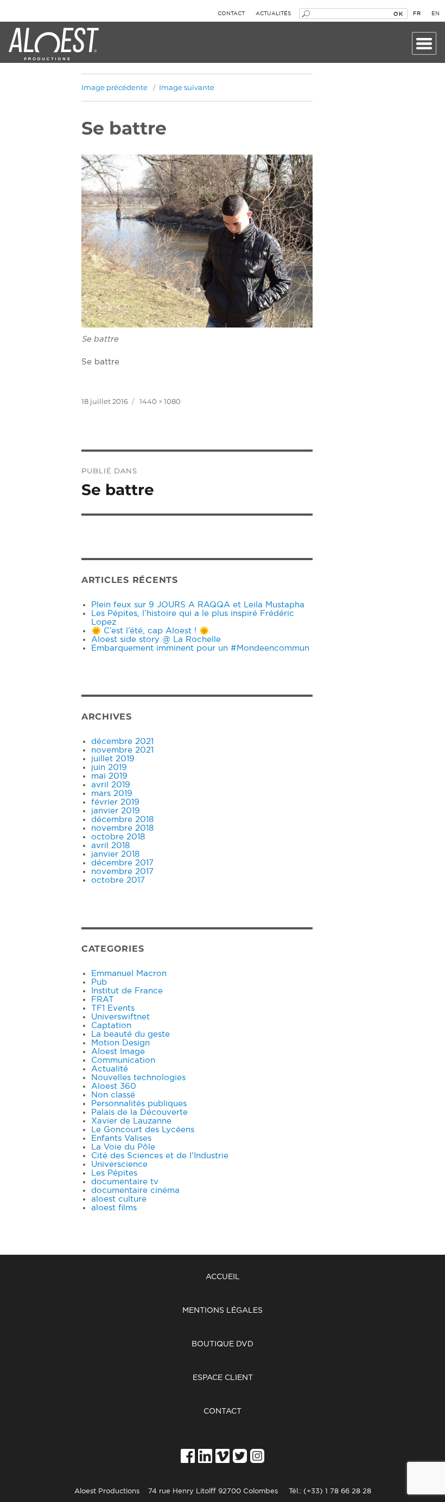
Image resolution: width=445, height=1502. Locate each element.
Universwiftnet (120, 1017)
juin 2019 (109, 767)
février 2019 (115, 802)
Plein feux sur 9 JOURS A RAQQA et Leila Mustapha (197, 605)
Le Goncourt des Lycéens (142, 1130)
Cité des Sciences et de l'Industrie (159, 1156)
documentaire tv (124, 1182)
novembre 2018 (122, 828)
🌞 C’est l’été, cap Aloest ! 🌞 (150, 631)
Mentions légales (222, 1310)
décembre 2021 (122, 741)
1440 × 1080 (160, 401)
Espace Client (223, 1378)
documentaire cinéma (135, 1190)
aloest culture (119, 1199)
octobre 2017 (118, 880)
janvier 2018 (115, 854)
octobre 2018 (118, 837)
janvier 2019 (115, 811)
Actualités (273, 13)
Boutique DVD (222, 1344)
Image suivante (186, 87)
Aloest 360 (113, 1086)
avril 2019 (110, 785)
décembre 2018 (122, 820)
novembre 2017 (122, 872)
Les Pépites (114, 1173)
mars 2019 (111, 793)
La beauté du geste (130, 1034)
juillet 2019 (113, 759)
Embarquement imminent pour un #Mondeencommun (200, 648)
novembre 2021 (122, 750)
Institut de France (127, 991)
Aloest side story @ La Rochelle (156, 640)
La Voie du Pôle (123, 1147)
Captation (111, 1026)
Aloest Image (118, 1052)
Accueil (223, 1277)
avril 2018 (110, 846)
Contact (231, 13)
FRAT (102, 1000)
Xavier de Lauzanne (131, 1121)
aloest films (114, 1208)
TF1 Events (113, 1008)
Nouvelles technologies (138, 1078)
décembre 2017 (122, 863)
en (435, 13)
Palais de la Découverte (139, 1112)
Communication (123, 1060)
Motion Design (120, 1043)
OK (398, 13)
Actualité (109, 1069)
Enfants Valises (121, 1138)
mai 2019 (109, 776)
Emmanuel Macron (129, 974)
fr (417, 13)
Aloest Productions (54, 44)
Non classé (113, 1095)
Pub (99, 982)
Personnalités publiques (139, 1104)
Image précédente (114, 87)
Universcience (119, 1164)
